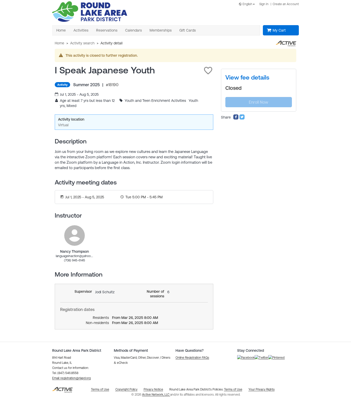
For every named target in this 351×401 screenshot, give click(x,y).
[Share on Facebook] (236, 118)
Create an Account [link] (286, 4)
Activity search (82, 43)
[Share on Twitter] (242, 118)
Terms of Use (233, 389)
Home (59, 43)
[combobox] (247, 4)
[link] (74, 235)
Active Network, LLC (156, 394)
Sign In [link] (264, 4)
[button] (208, 70)
